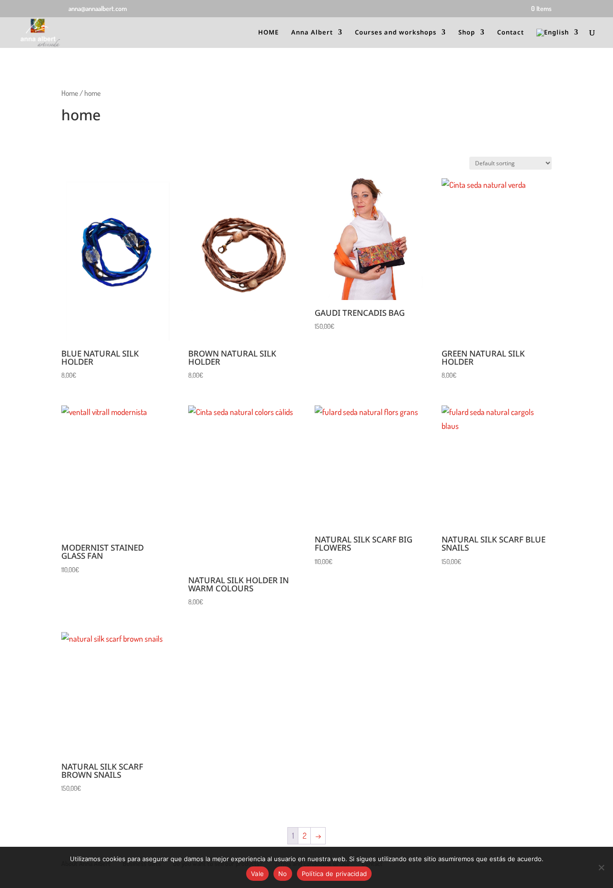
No (282, 873)
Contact (510, 32)
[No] (601, 867)
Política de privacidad (334, 873)
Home (69, 93)
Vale (257, 873)
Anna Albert (312, 32)
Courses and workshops (395, 32)
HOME (268, 32)
